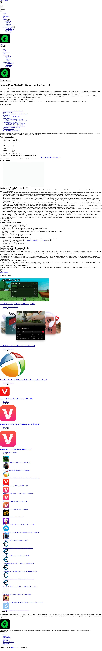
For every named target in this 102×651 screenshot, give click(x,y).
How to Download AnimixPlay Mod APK (13, 111)
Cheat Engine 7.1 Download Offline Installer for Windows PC (18, 579)
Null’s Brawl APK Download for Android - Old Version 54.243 (18, 524)
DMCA (5, 639)
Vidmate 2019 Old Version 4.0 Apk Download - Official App (19, 424)
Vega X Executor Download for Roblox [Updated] (15, 540)
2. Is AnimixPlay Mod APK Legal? (15, 124)
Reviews (8, 66)
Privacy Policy (7, 637)
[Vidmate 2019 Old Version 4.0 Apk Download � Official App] (8, 421)
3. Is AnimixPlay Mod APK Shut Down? (16, 126)
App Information (8, 112)
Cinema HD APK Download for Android (13, 517)
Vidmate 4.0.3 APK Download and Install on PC (16, 449)
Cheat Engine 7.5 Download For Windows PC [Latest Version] (18, 563)
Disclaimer (6, 640)
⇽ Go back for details (9, 129)
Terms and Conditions (8, 642)
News (4, 49)
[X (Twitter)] (6, 632)
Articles (5, 55)
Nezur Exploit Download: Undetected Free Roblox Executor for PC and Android (23, 602)
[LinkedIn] (3, 632)
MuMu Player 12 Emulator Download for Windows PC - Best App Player (21, 532)
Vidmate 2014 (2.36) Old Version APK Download (15, 509)
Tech (4, 50)
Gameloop (29, 240)
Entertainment (6, 52)
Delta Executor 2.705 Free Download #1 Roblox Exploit (17, 594)
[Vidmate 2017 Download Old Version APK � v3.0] (5, 395)
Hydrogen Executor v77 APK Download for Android (16, 610)
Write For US (6, 643)
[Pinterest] (1, 632)
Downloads (9, 65)
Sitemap (5, 644)
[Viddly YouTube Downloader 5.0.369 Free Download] (30, 343)
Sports (4, 53)
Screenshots (7, 115)
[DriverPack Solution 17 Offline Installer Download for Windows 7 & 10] (13, 377)
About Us (5, 634)
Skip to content (4, 0)
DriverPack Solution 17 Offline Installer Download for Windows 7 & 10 (23, 380)
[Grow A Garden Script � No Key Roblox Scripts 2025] (24, 300)
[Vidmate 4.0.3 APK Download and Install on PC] (8, 446)
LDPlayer (42, 240)
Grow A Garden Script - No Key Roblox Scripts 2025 (17, 304)
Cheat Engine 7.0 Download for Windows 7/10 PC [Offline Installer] (20, 586)
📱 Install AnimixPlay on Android (15, 119)
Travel (8, 60)
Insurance (8, 59)
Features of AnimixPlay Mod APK (12, 116)
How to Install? (7, 118)
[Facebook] (5, 632)
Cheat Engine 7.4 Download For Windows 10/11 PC (16, 555)
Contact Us (6, 636)
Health (8, 57)
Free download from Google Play (12, 130)
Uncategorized (7, 452)
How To (8, 56)
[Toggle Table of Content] (1, 108)
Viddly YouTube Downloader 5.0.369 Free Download (17, 346)
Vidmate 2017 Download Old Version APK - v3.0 (16, 399)
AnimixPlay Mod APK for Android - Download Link (16, 114)
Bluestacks (35, 240)
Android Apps (10, 63)
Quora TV (13, 647)
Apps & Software (7, 62)
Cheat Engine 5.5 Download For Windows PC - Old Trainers (18, 548)
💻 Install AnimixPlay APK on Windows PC (17, 120)
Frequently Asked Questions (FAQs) (12, 122)
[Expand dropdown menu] (8, 55)
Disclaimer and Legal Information (12, 127)
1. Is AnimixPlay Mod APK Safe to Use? (16, 123)
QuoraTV (2, 44)
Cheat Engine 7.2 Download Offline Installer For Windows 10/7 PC (20, 571)
